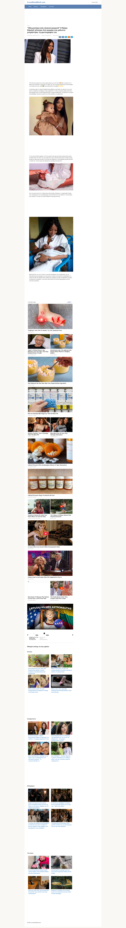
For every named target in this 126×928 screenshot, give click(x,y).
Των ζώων (51, 6)
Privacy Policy (95, 2)
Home (30, 6)
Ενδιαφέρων (43, 6)
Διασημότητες (48, 35)
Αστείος (36, 6)
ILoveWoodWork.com (36, 2)
